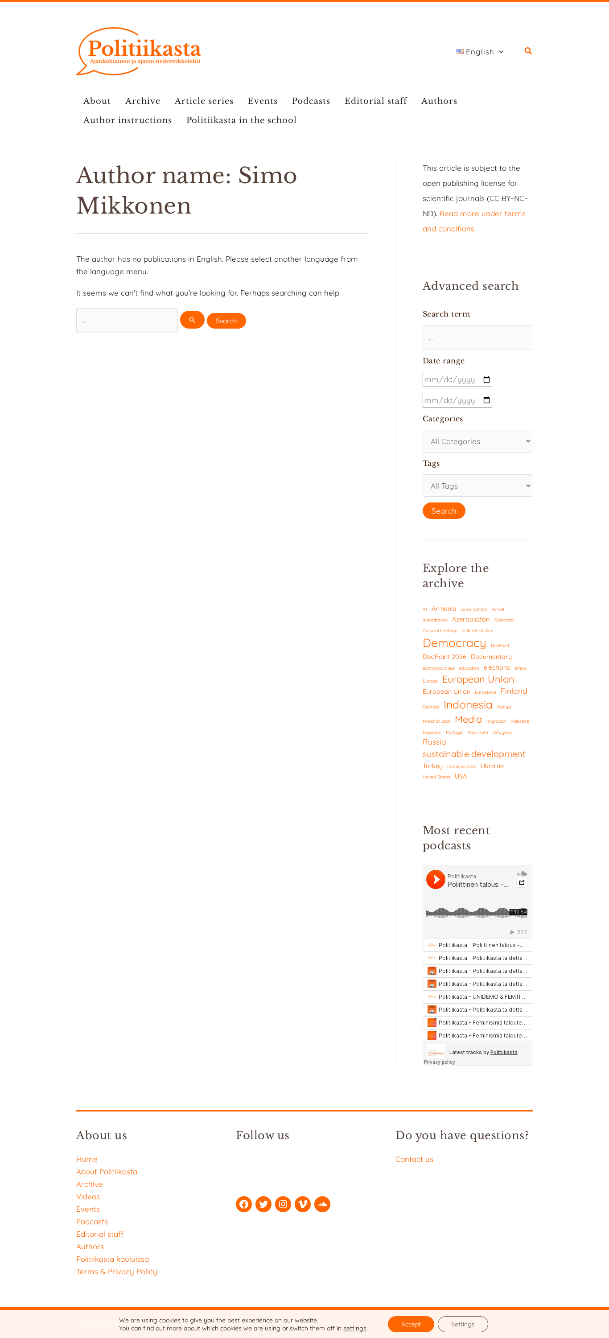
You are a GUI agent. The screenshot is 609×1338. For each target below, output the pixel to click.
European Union (478, 679)
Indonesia (468, 704)
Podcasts (311, 101)
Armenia (444, 608)
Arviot (498, 609)
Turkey (433, 766)
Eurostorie (485, 692)
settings (354, 1328)
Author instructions (127, 120)
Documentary (491, 656)
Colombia (504, 620)
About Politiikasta (106, 1171)
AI (425, 609)
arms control (474, 609)
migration (496, 721)
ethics (520, 668)
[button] (498, 51)
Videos (88, 1196)
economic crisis (438, 668)
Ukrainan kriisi (461, 767)
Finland (514, 691)
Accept (411, 1324)
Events (263, 101)
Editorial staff (376, 101)
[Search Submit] (192, 320)
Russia (434, 741)
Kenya (504, 707)
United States (436, 777)
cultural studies (477, 631)
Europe (430, 681)
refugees (502, 732)
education (469, 668)
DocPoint (500, 645)
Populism (432, 732)
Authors (439, 101)
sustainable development (474, 753)
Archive (142, 101)
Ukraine (492, 766)
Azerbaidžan (471, 619)
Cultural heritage (440, 631)
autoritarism (435, 620)
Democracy (454, 642)
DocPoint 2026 (444, 656)
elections (497, 667)
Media (468, 719)
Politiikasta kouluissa (112, 1259)
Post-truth (478, 732)
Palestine (519, 721)
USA (461, 776)
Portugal (454, 732)
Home (87, 1159)
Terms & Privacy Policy (116, 1271)
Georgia (431, 707)
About (97, 101)
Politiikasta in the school (241, 120)
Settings (463, 1324)
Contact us (414, 1159)
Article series (204, 101)
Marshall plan (436, 721)
